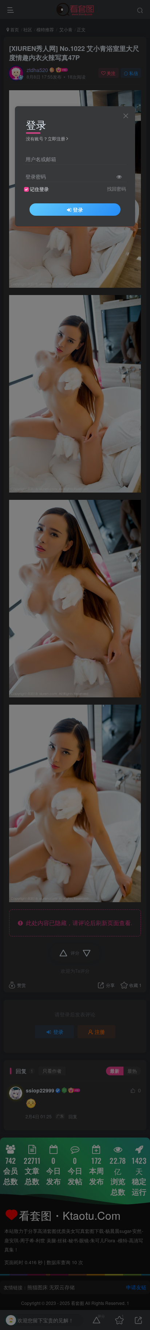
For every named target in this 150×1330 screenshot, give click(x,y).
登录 (78, 209)
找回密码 (116, 189)
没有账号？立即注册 (45, 138)
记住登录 (39, 189)
